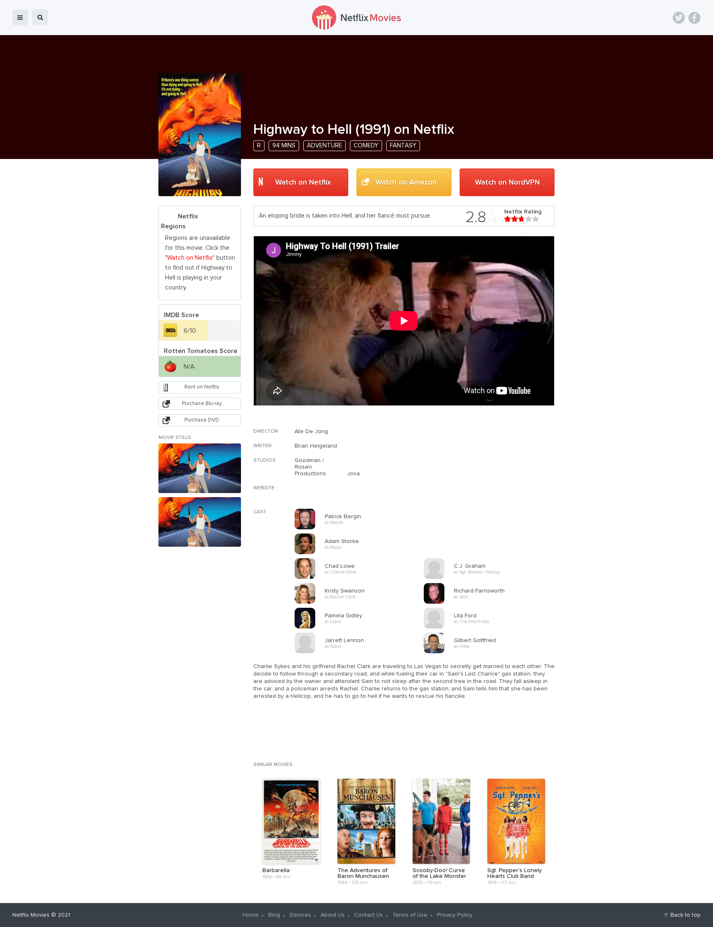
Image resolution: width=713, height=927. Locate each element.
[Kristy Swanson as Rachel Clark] (362, 602)
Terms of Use (409, 915)
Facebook (694, 18)
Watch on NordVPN (507, 182)
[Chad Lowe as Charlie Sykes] (362, 578)
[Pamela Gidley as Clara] (362, 627)
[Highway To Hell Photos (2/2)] (199, 522)
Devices (300, 915)
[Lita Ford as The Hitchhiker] (491, 627)
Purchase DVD (201, 420)
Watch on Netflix (303, 182)
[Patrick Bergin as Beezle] (362, 528)
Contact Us (368, 915)
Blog (274, 915)
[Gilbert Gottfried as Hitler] (491, 652)
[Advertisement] (493, 481)
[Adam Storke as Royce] (362, 553)
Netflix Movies (31, 915)
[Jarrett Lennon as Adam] (362, 652)
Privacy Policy (454, 915)
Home (251, 915)
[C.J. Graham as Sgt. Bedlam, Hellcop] (491, 578)
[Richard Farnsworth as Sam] (491, 602)
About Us (333, 915)
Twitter (679, 18)
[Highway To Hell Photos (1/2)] (199, 468)
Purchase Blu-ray (202, 403)
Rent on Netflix (201, 387)
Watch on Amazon (406, 182)
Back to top (686, 915)
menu (20, 17)
